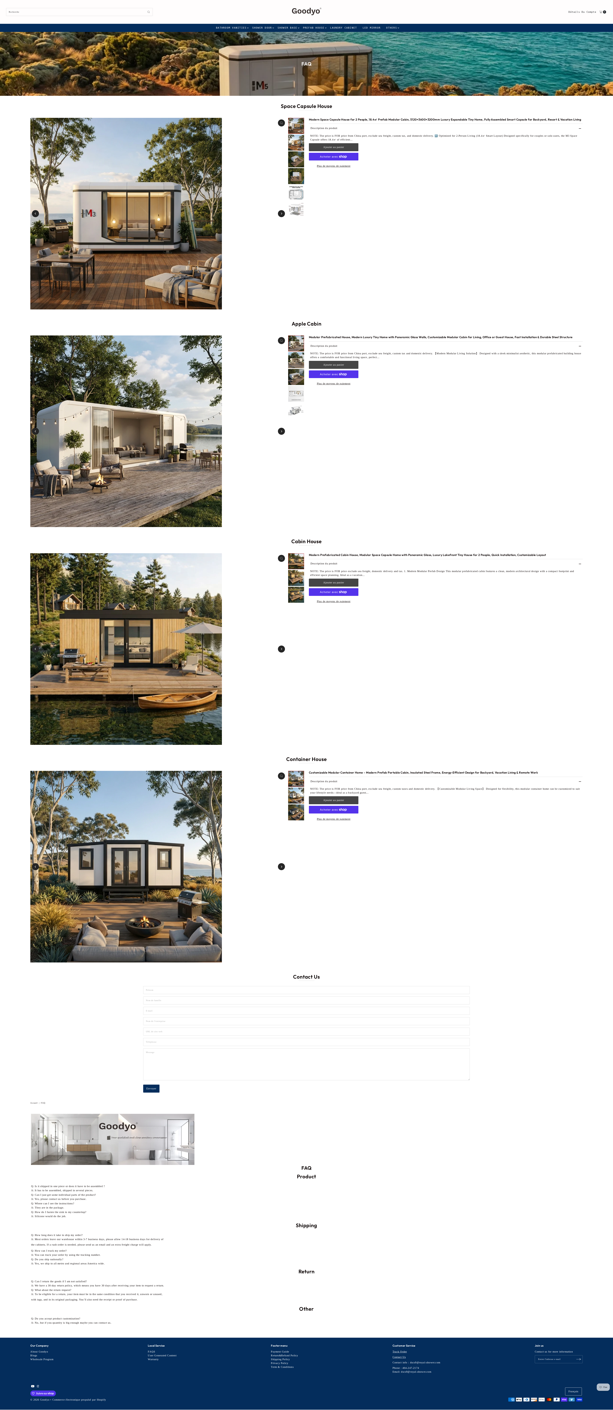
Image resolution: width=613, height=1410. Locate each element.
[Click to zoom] (281, 122)
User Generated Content (162, 1355)
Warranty (153, 1359)
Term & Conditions (282, 1367)
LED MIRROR (372, 27)
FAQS (151, 1351)
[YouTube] (32, 1386)
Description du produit (323, 128)
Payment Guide (280, 1351)
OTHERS (391, 27)
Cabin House (306, 541)
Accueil (33, 1103)
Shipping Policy (280, 1359)
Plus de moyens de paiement (333, 166)
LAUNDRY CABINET (343, 27)
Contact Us (399, 1357)
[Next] (281, 213)
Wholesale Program (41, 1359)
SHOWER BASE (287, 27)
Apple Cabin (307, 323)
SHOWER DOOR (262, 27)
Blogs (33, 1355)
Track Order (400, 1351)
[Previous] (35, 213)
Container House (306, 759)
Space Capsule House (306, 106)
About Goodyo (39, 1351)
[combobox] (79, 12)
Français (573, 1391)
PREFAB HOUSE (314, 27)
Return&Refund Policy (284, 1355)
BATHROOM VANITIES (231, 27)
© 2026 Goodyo (39, 1399)
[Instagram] (38, 1386)
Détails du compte (582, 12)
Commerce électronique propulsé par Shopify (79, 1399)
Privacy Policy (279, 1363)
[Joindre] (579, 1359)
